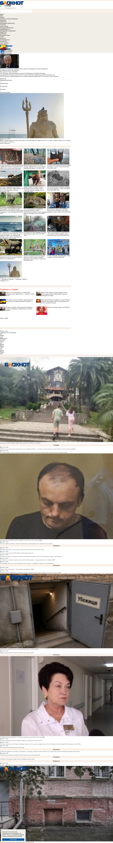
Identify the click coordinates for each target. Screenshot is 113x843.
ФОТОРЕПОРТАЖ (5, 40)
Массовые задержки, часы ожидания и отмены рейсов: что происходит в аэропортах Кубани (22, 751)
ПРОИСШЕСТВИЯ (5, 35)
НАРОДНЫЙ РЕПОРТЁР (6, 28)
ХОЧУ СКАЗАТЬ (4, 43)
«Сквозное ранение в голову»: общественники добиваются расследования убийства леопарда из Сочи (35, 212)
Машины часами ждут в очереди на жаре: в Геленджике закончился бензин (18, 759)
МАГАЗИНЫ (8, 52)
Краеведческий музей (6, 80)
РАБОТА (10, 46)
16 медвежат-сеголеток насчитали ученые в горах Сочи (11, 257)
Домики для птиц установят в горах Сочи (35, 258)
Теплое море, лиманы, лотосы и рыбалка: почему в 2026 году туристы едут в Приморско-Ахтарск (23, 549)
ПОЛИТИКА (3, 34)
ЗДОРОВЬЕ (3, 20)
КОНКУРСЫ (3, 22)
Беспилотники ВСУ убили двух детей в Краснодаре (13, 747)
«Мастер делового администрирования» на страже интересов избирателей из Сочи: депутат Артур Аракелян (29, 76)
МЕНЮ (2, 14)
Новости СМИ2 (4, 318)
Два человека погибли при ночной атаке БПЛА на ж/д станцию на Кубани (18, 652)
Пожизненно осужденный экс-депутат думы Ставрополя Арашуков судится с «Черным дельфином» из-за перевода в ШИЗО (28, 559)
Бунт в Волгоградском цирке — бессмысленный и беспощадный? (16, 569)
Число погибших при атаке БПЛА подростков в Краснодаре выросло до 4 (18, 553)
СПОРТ (2, 37)
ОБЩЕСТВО (3, 32)
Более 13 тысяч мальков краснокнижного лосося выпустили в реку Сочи (58, 234)
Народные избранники (6, 53)
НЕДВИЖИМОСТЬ (5, 29)
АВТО (1, 16)
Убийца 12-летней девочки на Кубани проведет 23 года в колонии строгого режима (20, 540)
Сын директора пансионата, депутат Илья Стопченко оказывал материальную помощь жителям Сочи (27, 75)
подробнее (13, 332)
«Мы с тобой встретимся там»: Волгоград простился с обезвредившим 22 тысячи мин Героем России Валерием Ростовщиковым (30, 764)
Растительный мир (5, 92)
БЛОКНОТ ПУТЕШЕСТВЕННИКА (9, 19)
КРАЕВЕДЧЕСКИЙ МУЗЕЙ (7, 23)
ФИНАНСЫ (3, 38)
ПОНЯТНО (13, 839)
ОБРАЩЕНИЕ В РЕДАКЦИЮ (8, 31)
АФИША (2, 17)
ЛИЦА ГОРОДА (4, 26)
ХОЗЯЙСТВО (3, 41)
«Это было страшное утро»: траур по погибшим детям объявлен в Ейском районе (62, 751)
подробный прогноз (5, 332)
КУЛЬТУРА (3, 25)
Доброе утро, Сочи (5, 277)
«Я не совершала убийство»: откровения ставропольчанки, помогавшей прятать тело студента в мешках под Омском (27, 543)
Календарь (3, 89)
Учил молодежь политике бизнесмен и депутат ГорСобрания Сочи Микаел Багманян (22, 73)
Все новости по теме (5, 72)
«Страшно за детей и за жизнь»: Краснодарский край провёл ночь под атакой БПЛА (20, 649)
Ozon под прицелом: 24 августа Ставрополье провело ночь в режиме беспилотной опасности (22, 740)
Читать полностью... (5, 143)
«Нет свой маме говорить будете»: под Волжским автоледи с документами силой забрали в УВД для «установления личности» (29, 572)
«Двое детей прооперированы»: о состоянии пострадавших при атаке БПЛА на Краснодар (21, 737)
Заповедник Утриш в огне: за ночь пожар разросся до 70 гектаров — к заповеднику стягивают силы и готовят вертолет (27, 563)
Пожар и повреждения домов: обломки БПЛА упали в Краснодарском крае (18, 842)
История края (3, 86)
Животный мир (4, 83)
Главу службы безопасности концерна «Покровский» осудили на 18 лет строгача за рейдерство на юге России (26, 744)
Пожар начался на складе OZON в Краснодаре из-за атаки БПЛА (67, 744)
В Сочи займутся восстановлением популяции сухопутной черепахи (11, 168)
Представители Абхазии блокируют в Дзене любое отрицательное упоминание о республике (20, 443)
